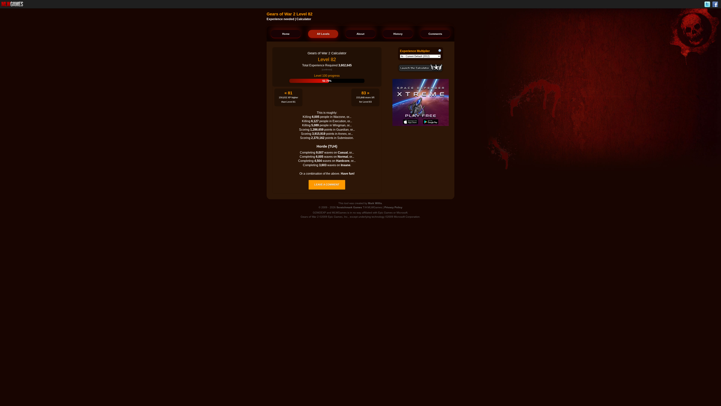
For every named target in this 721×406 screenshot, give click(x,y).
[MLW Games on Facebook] (715, 5)
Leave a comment (326, 184)
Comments (435, 33)
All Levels (323, 33)
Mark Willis (375, 203)
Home (286, 33)
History (398, 33)
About (360, 33)
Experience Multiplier (415, 51)
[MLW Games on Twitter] (707, 5)
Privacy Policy (393, 207)
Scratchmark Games (349, 207)
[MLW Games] (12, 4)
